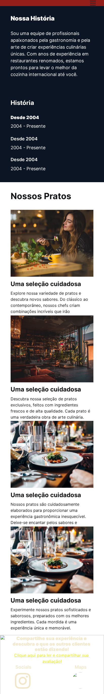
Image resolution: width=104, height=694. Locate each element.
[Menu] (93, 3)
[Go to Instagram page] (23, 681)
